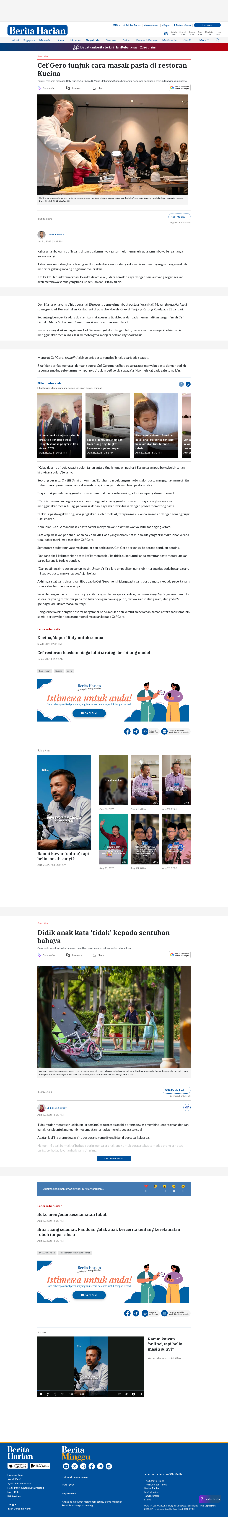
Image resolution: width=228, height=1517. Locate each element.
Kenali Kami (13, 1479)
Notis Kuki (13, 1491)
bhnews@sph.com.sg (81, 1505)
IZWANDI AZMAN (55, 234)
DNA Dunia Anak (47, 1252)
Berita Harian (151, 1491)
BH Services (14, 1496)
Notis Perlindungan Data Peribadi (25, 1487)
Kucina (58, 670)
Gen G (187, 40)
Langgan (207, 24)
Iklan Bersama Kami (19, 1508)
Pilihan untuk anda (49, 383)
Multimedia (169, 40)
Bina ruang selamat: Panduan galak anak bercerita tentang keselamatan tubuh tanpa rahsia (108, 1232)
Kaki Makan (44, 670)
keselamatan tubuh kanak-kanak (75, 1252)
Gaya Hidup (93, 40)
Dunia (60, 40)
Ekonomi (75, 40)
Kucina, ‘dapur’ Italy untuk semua (70, 637)
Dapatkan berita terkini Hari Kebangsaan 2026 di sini (118, 47)
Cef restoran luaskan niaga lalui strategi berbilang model (93, 652)
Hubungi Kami (15, 1474)
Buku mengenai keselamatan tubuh (72, 1214)
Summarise (49, 87)
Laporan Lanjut (114, 1158)
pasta (69, 670)
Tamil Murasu (151, 1495)
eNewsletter (151, 25)
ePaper (166, 25)
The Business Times (155, 1484)
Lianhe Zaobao (152, 1488)
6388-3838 (68, 1485)
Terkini (14, 40)
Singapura (29, 40)
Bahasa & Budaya (146, 40)
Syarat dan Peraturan (19, 1483)
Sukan (126, 40)
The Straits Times (154, 1480)
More (202, 40)
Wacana (111, 40)
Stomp (147, 1499)
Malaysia (44, 40)
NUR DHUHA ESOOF (56, 1108)
